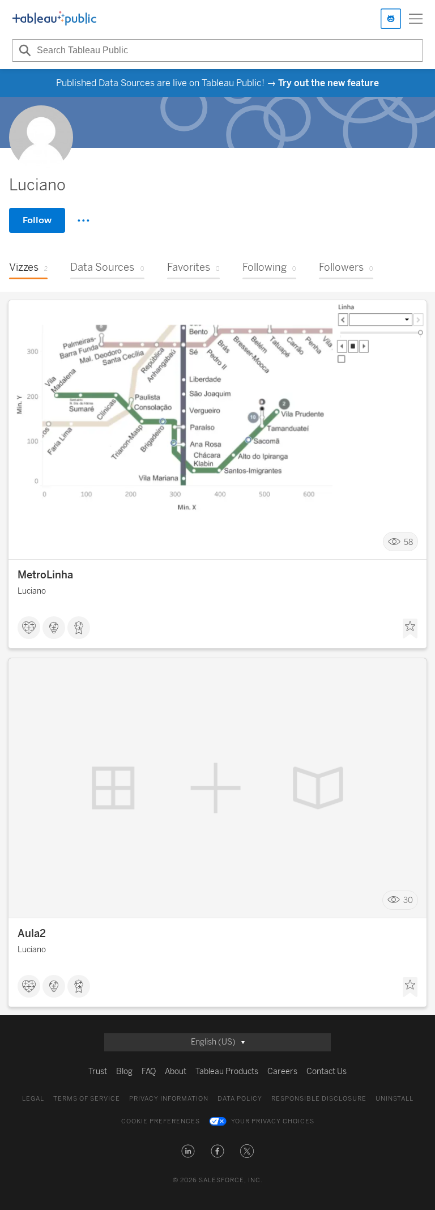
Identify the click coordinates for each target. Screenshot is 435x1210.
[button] (188, 1151)
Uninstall (394, 1098)
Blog (124, 1071)
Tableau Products (226, 1071)
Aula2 (32, 933)
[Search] (23, 50)
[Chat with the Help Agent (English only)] (391, 18)
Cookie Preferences (160, 1121)
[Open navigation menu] (416, 18)
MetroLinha (45, 575)
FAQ (149, 1071)
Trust (97, 1071)
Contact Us (326, 1071)
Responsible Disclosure (318, 1098)
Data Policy (240, 1098)
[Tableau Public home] (54, 18)
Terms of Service (86, 1098)
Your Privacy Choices (272, 1121)
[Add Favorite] (410, 629)
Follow (37, 220)
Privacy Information (168, 1098)
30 (408, 900)
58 (408, 542)
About (175, 1071)
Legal (33, 1098)
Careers (282, 1071)
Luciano (32, 591)
